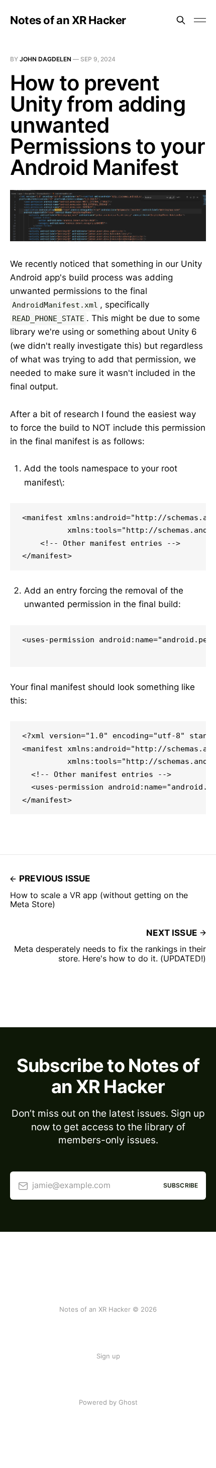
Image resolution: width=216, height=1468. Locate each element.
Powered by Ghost (108, 1402)
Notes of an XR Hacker (68, 20)
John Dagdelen (45, 59)
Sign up (108, 1356)
